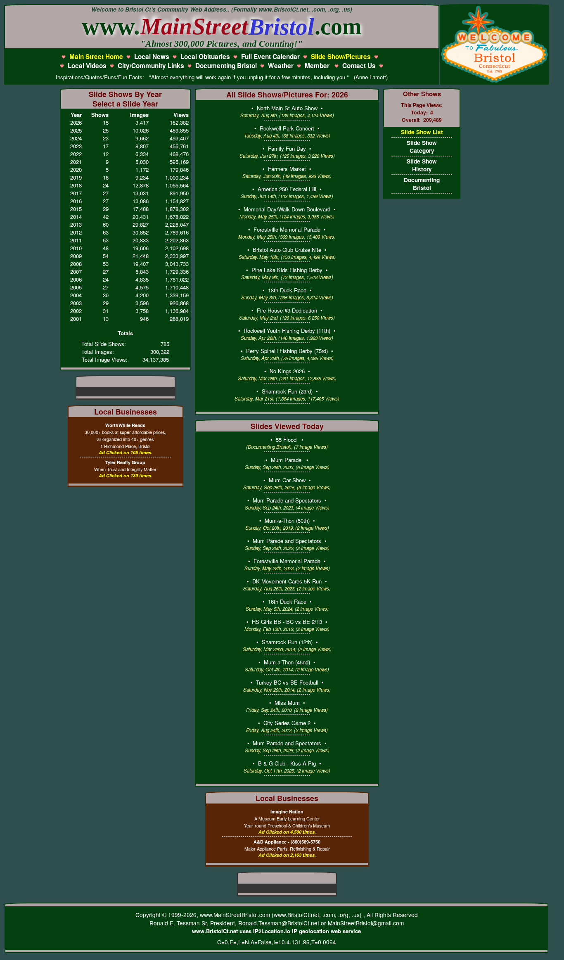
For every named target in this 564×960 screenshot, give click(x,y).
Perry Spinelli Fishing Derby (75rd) (287, 351)
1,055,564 (177, 185)
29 (106, 209)
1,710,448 (177, 287)
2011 (76, 240)
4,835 (142, 279)
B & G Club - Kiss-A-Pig (287, 763)
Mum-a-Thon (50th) (287, 520)
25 (106, 130)
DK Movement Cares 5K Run (287, 581)
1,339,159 (177, 295)
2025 (76, 130)
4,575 (142, 287)
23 (106, 138)
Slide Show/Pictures (341, 56)
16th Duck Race (287, 601)
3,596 (142, 303)
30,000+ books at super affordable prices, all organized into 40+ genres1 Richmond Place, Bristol (125, 435)
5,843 (142, 271)
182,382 (179, 122)
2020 (76, 169)
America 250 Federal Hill (287, 189)
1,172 (142, 169)
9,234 (142, 177)
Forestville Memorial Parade (287, 229)
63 (106, 232)
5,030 (142, 162)
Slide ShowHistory (422, 165)
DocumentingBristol (422, 184)
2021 (76, 162)
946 (144, 318)
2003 (76, 303)
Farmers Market (287, 169)
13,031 (141, 193)
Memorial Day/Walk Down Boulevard (287, 209)
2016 (76, 201)
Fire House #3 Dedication (287, 310)
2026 (76, 122)
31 (106, 311)
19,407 (141, 264)
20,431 (141, 216)
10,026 (141, 130)
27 (106, 193)
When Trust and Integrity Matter (125, 465)
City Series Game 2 (286, 723)
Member (318, 65)
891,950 (179, 193)
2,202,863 (177, 240)
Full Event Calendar (270, 56)
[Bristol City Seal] (494, 81)
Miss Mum (287, 702)
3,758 (142, 311)
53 (106, 240)
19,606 (141, 248)
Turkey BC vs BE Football (287, 682)
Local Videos (87, 65)
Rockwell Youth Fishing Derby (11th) (287, 330)
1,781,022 (177, 279)
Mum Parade (287, 460)
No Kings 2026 (287, 371)
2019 (76, 177)
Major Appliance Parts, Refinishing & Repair (287, 845)
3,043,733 (177, 264)
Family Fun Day (287, 148)
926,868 (179, 303)
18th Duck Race (287, 290)
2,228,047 (177, 224)
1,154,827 (177, 201)
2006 (76, 279)
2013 (76, 224)
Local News (151, 56)
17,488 (141, 209)
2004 (76, 295)
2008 (76, 264)
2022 (76, 154)
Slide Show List (422, 132)
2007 (76, 271)
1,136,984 (177, 311)
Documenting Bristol (226, 65)
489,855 (179, 130)
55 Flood (287, 439)
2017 (76, 193)
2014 (76, 216)
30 (106, 295)
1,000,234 (177, 177)
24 (106, 185)
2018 (76, 185)
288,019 (179, 318)
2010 (76, 248)
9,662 (142, 138)
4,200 (142, 295)
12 (106, 154)
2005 (76, 287)
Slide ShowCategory (422, 146)
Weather (281, 65)
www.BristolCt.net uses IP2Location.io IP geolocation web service (276, 931)
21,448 (141, 256)
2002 (76, 311)
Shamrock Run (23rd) (287, 391)
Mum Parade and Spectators (287, 500)
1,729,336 (177, 271)
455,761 (179, 146)
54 (106, 256)
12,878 (141, 185)
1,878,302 (177, 209)
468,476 (179, 154)
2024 (76, 138)
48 (106, 248)
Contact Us (359, 65)
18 (106, 177)
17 (106, 146)
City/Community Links (151, 65)
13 (106, 318)
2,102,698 (177, 248)
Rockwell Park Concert (287, 128)
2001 (76, 318)
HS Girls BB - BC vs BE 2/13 (287, 622)
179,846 (179, 169)
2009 (76, 256)
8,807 (142, 146)
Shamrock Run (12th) (287, 642)
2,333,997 (177, 256)
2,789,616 (177, 232)
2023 (76, 146)
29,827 (141, 224)
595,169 (179, 162)
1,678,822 (177, 216)
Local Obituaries (205, 56)
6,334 (142, 154)
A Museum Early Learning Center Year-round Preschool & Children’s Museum (287, 818)
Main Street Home (96, 56)
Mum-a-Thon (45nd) (287, 662)
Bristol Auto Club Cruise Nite (287, 250)
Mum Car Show (287, 480)
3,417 (142, 122)
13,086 (141, 201)
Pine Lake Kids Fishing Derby (286, 270)
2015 (76, 209)
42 (106, 216)
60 (106, 224)
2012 (76, 232)
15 (106, 122)
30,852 (141, 232)
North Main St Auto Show (287, 108)
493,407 (179, 138)
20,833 (141, 240)
